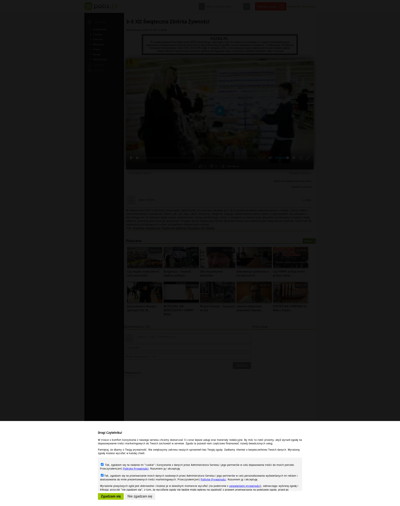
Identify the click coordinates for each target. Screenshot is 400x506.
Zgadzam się (111, 496)
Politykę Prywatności (136, 468)
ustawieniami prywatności (244, 486)
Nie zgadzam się (140, 496)
